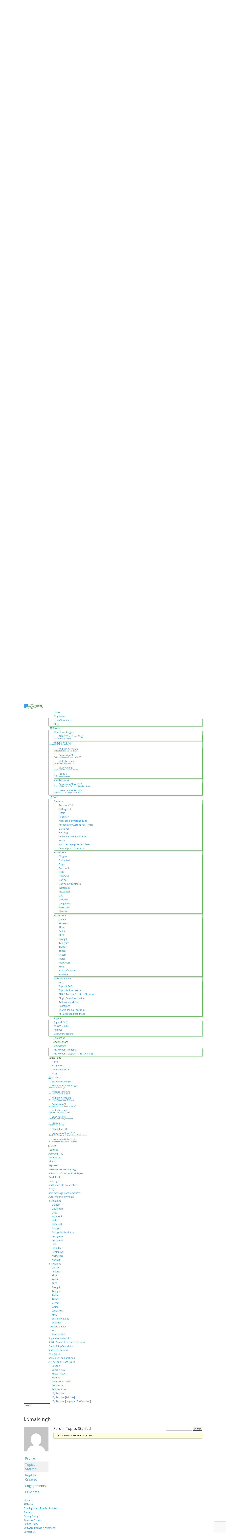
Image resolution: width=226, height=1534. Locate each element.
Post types (64, 1005)
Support (57, 1018)
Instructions (60, 852)
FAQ (61, 982)
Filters (62, 812)
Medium (63, 911)
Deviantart (64, 860)
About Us (29, 1500)
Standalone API (62, 780)
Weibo (62, 958)
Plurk (61, 927)
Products (58, 728)
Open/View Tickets (63, 1033)
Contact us (59, 1037)
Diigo (61, 864)
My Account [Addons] (65, 1049)
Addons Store (60, 1041)
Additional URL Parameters (73, 836)
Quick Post (64, 828)
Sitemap (28, 1512)
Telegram (64, 943)
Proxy (62, 840)
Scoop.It (63, 939)
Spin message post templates (74, 844)
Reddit (62, 931)
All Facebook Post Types (72, 1013)
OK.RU (62, 919)
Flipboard (64, 875)
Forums (58, 1029)
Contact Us (30, 1531)
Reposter (63, 816)
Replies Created (31, 1477)
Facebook (64, 868)
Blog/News (59, 716)
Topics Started (31, 1466)
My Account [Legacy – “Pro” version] (73, 1053)
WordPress (64, 962)
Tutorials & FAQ (62, 978)
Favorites (32, 1492)
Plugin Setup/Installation (72, 998)
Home (56, 712)
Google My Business (70, 883)
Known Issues (61, 1025)
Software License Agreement (39, 1527)
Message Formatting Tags (73, 820)
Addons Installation (69, 1002)
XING (61, 966)
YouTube (63, 974)
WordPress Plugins (64, 732)
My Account (59, 1045)
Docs (55, 797)
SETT (61, 935)
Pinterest (63, 923)
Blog (56, 724)
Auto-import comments (71, 848)
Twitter (62, 946)
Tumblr (62, 950)
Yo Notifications (67, 970)
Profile (30, 1458)
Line (61, 895)
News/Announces (63, 720)
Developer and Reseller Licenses (41, 1508)
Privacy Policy (31, 1516)
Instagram (64, 887)
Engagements (35, 1485)
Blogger (63, 856)
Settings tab (65, 809)
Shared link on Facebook (72, 1009)
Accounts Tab (66, 805)
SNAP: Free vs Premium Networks (77, 994)
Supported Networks (70, 990)
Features (58, 801)
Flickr (61, 872)
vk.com (62, 954)
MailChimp (64, 907)
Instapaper (64, 891)
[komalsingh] (36, 1453)
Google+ (63, 879)
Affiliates (28, 1504)
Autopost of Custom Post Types (76, 824)
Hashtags (64, 832)
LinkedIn (63, 899)
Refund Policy (31, 1523)
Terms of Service (33, 1520)
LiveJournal (64, 903)
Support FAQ (65, 986)
